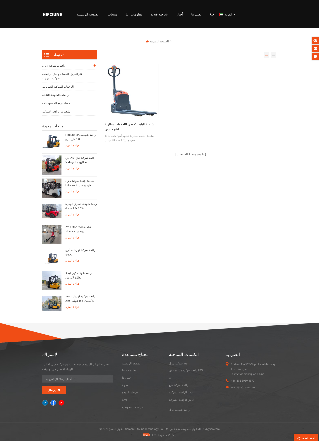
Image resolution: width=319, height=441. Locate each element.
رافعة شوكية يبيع (178, 385)
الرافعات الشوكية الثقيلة (56, 95)
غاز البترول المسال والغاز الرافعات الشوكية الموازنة (62, 76)
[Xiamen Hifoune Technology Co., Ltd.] (52, 14)
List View (273, 55)
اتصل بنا (196, 14)
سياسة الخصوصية (132, 407)
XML (124, 400)
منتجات (113, 14)
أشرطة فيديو (160, 14)
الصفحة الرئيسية (88, 14)
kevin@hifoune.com (243, 387)
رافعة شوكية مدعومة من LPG (186, 370)
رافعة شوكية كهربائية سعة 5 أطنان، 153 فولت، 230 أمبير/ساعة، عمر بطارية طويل (80, 298)
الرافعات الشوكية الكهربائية (58, 86)
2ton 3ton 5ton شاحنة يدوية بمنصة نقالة (78, 229)
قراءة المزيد (72, 145)
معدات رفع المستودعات (56, 103)
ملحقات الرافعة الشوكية (56, 111)
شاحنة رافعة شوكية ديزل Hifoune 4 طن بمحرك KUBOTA (79, 183)
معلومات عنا (134, 14)
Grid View (266, 55)
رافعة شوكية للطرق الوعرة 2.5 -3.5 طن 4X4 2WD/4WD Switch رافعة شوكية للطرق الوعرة (81, 206)
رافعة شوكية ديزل (179, 363)
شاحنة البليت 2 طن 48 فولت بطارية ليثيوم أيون (129, 126)
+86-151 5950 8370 (242, 380)
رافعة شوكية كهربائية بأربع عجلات (80, 252)
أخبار (180, 14)
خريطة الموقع (130, 392)
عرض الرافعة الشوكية (181, 392)
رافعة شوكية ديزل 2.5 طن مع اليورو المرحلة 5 (80, 160)
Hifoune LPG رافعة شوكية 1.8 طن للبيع (80, 137)
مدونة (125, 385)
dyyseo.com (212, 429)
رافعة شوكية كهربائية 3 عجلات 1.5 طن (78, 275)
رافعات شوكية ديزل (53, 65)
